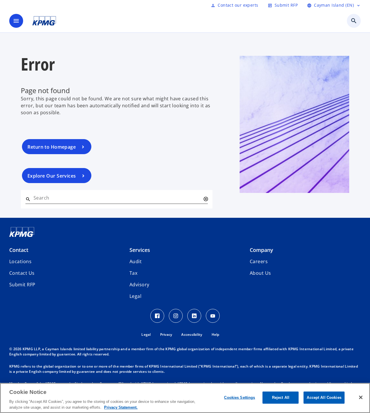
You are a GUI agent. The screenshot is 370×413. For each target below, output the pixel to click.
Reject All (280, 397)
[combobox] (117, 197)
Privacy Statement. (121, 407)
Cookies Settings (239, 397)
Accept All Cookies (324, 397)
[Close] (360, 397)
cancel (205, 199)
